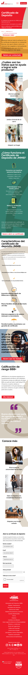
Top (26, 604)
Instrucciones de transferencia (14, 636)
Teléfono (5, 556)
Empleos (14, 618)
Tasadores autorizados (14, 634)
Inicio (2, 31)
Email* (4, 550)
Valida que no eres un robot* (9, 575)
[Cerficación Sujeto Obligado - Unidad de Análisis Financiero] (7, 664)
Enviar (6, 586)
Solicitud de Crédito (14, 609)
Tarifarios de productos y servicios (14, 611)
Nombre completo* (7, 543)
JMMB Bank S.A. (9, 31)
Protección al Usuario (14, 630)
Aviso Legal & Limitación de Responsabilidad (14, 622)
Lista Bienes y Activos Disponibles (14, 632)
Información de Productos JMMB (14, 603)
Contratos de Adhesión (14, 620)
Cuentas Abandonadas (14, 613)
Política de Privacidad (14, 628)
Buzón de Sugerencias (14, 626)
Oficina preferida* (7, 569)
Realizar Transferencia (14, 605)
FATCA (14, 615)
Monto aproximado (7, 563)
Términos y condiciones (14, 624)
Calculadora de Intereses (14, 607)
